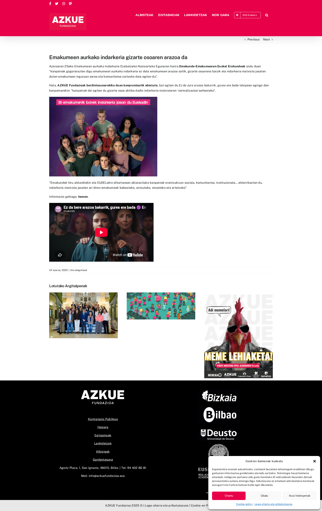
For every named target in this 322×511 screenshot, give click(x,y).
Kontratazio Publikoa (103, 419)
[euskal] (219, 444)
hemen (83, 196)
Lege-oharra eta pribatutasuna (273, 504)
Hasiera (102, 427)
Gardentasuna (103, 459)
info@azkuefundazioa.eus (107, 476)
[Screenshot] (219, 407)
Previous (253, 39)
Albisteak (103, 451)
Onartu (229, 495)
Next (266, 39)
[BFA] (219, 390)
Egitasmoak (102, 435)
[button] (314, 461)
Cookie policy (244, 504)
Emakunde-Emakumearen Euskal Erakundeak (212, 66)
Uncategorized (78, 270)
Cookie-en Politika (204, 505)
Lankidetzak (103, 443)
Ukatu (264, 495)
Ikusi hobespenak (299, 495)
